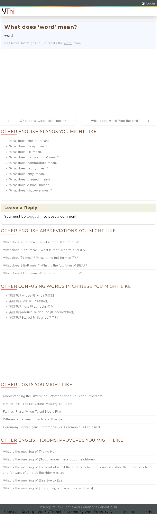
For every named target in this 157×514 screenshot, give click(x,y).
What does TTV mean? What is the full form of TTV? (43, 273)
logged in (35, 216)
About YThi (108, 507)
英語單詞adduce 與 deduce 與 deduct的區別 (41, 312)
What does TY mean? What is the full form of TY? (40, 257)
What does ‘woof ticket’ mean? (43, 120)
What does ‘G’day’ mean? (28, 146)
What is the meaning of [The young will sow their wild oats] (48, 488)
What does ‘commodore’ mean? (33, 163)
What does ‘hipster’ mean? (29, 140)
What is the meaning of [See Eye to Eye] (33, 480)
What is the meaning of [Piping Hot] (29, 451)
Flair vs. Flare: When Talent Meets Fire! (32, 411)
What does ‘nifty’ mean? (27, 174)
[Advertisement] (78, 80)
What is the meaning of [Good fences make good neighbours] (50, 459)
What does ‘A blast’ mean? (29, 185)
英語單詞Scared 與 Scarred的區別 (33, 317)
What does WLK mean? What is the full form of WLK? (43, 242)
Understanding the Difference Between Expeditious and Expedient (52, 396)
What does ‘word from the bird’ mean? (115, 123)
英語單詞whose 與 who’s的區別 (31, 295)
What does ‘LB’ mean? (26, 151)
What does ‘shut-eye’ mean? (30, 190)
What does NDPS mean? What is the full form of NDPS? (44, 250)
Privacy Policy (50, 507)
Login (150, 3)
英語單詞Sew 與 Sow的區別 (28, 301)
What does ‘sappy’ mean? (28, 168)
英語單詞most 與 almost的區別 (31, 306)
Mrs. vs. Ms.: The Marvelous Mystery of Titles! (37, 403)
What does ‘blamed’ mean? (29, 179)
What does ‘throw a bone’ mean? (34, 157)
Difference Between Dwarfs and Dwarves (33, 419)
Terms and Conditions (80, 507)
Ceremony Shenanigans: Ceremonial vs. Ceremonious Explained (51, 427)
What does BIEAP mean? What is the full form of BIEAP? (45, 265)
